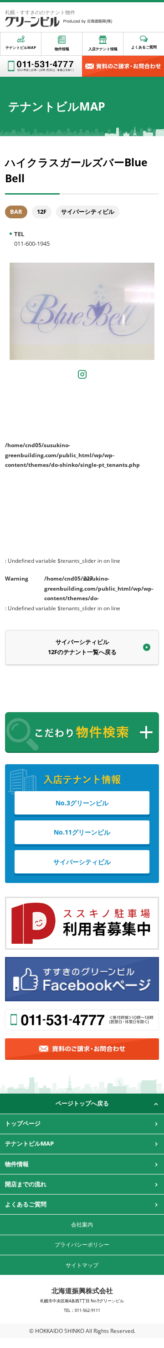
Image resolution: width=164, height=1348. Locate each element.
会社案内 (82, 1224)
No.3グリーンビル (82, 802)
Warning (16, 578)
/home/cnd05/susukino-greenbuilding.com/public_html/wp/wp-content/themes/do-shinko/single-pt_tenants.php (61, 587)
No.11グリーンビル (82, 832)
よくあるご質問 (144, 46)
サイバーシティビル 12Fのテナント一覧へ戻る (82, 647)
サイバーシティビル (82, 861)
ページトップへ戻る (82, 1103)
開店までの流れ (25, 1184)
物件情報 (62, 48)
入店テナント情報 (103, 48)
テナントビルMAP (20, 47)
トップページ (23, 1123)
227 (88, 578)
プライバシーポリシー (82, 1244)
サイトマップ (82, 1265)
